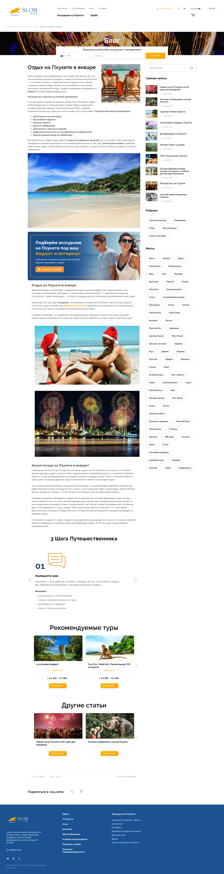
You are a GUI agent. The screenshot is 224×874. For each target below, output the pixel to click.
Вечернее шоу (175, 266)
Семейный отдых (156, 460)
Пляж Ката (153, 289)
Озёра (152, 383)
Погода (185, 282)
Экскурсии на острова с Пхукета (126, 820)
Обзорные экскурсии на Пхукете (126, 831)
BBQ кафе (169, 437)
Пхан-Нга (153, 359)
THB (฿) (211, 9)
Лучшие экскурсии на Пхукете (125, 842)
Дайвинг (165, 351)
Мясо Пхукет (177, 336)
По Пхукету (117, 827)
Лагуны (168, 320)
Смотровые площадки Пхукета (176, 122)
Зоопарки (153, 320)
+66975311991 (15, 850)
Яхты (164, 274)
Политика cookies (71, 844)
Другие (115, 839)
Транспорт (154, 282)
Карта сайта (11, 868)
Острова (186, 437)
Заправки (176, 460)
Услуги (152, 297)
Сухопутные (117, 824)
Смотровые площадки (159, 452)
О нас (65, 824)
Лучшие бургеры (170, 383)
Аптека (171, 305)
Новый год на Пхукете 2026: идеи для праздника (174, 88)
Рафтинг (170, 282)
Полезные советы (157, 414)
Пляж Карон (154, 305)
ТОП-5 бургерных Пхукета (173, 156)
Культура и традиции (158, 421)
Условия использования (74, 839)
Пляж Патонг (174, 313)
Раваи (166, 367)
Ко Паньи (173, 429)
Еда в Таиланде (170, 228)
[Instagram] (179, 9)
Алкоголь (153, 437)
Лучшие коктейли (174, 289)
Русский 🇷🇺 (195, 9)
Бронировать (58, 686)
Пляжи (152, 228)
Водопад (181, 351)
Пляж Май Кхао (156, 390)
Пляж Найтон (155, 266)
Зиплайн (166, 258)
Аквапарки (174, 328)
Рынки (152, 445)
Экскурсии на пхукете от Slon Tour (19, 27)
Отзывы (102, 8)
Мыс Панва (178, 398)
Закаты (166, 406)
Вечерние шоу (118, 835)
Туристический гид (157, 220)
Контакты (62, 8)
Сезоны (152, 367)
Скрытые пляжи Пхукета (172, 111)
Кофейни (178, 344)
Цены (151, 274)
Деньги (181, 258)
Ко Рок (165, 445)
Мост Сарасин (177, 375)
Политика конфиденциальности (73, 850)
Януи (151, 351)
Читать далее (58, 753)
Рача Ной (153, 468)
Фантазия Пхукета (75, 305)
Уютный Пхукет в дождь (172, 145)
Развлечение (180, 220)
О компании (78, 8)
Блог (91, 8)
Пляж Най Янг (155, 328)
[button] (62, 56)
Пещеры (169, 359)
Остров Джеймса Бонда (174, 297)
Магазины (185, 359)
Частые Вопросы (71, 834)
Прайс (94, 15)
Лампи (152, 258)
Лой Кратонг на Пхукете (172, 183)
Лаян (173, 390)
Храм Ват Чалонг (156, 336)
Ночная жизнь (155, 429)
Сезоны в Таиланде (126, 776)
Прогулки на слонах (158, 344)
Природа (178, 274)
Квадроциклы (185, 468)
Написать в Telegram (51, 269)
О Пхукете (67, 819)
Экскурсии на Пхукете (70, 15)
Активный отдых (156, 375)
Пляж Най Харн (182, 421)
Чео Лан (185, 305)
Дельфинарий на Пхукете (173, 134)
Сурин (188, 383)
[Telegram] (184, 9)
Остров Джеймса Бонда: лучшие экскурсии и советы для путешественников (174, 171)
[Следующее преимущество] (136, 580)
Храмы (152, 406)
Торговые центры (156, 398)
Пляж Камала (155, 313)
